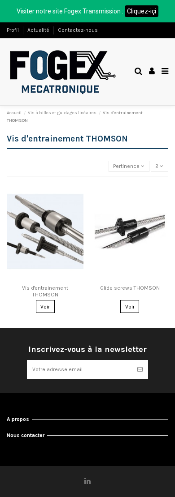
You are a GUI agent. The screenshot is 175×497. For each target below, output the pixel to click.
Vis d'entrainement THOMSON (45, 291)
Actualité (39, 30)
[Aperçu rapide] (45, 278)
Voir (45, 307)
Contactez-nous (78, 30)
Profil (13, 30)
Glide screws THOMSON (130, 288)
